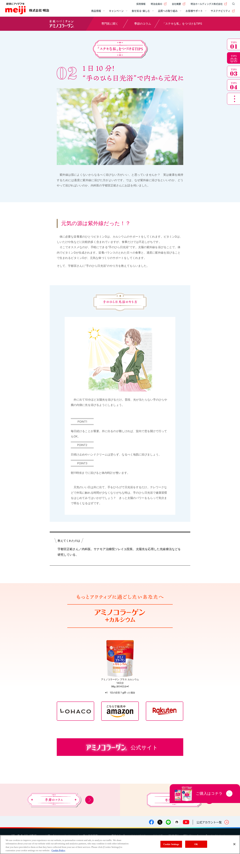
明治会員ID (156, 3)
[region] (120, 844)
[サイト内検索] (233, 4)
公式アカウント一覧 (209, 822)
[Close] (234, 844)
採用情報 (140, 3)
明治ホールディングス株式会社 (207, 3)
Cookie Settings (171, 844)
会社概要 (176, 3)
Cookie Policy (58, 850)
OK (196, 844)
